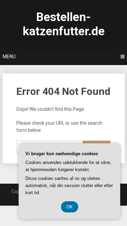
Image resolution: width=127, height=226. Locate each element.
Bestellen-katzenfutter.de (64, 24)
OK (69, 206)
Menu (9, 56)
